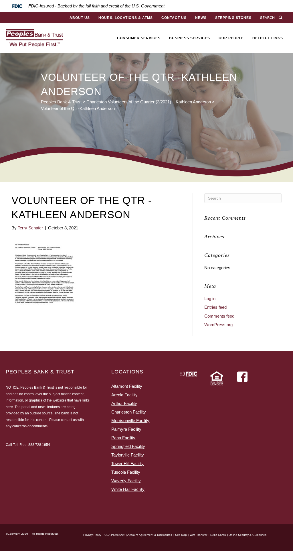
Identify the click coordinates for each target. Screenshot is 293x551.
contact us (69, 420)
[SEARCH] (281, 17)
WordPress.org (218, 324)
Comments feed (219, 316)
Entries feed (215, 307)
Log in (209, 298)
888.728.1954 (39, 445)
